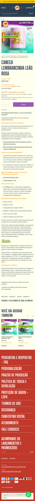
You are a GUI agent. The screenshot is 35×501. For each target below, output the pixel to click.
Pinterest (26, 296)
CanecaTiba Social (13, 416)
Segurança (8, 410)
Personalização (11, 368)
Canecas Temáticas (11, 56)
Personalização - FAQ (9, 180)
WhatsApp (4, 296)
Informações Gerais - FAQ (10, 177)
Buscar (31, 13)
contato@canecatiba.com (11, 471)
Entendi (5, 497)
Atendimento (9, 423)
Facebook (12, 296)
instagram (4, 458)
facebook (12, 458)
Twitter (19, 296)
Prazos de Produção (14, 375)
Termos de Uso (11, 403)
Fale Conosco (10, 429)
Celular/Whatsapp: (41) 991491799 (13, 467)
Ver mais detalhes (6, 88)
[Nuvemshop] (7, 487)
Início (2, 56)
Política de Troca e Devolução (14, 383)
